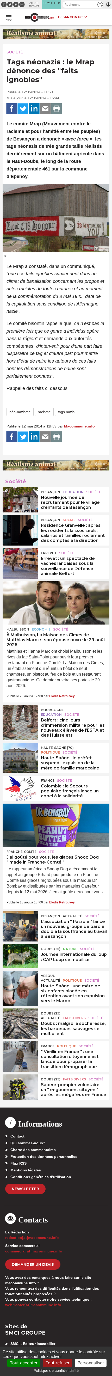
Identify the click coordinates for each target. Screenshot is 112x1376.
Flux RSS (18, 1163)
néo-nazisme (20, 412)
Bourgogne (52, 710)
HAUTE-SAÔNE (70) (57, 748)
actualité (72, 916)
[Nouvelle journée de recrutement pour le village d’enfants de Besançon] (20, 499)
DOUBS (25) (50, 949)
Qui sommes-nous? (27, 1143)
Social (69, 520)
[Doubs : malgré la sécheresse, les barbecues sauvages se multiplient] (20, 1020)
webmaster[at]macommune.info (33, 1305)
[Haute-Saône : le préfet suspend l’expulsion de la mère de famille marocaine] (20, 755)
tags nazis (66, 412)
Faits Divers (74, 1018)
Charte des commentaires (33, 1150)
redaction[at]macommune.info (32, 1238)
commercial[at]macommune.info (33, 1251)
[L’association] (20, 923)
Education (73, 492)
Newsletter (25, 1189)
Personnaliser (91, 1362)
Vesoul (48, 976)
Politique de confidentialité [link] (56, 1370)
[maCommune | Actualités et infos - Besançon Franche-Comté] (39, 17)
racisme (44, 412)
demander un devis (33, 1264)
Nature (70, 949)
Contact (17, 1136)
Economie (41, 629)
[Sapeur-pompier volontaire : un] (20, 1086)
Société (15, 52)
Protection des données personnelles (43, 1156)
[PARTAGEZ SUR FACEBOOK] (12, 108)
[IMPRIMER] (56, 108)
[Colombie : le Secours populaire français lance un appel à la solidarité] (20, 788)
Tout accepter (24, 1362)
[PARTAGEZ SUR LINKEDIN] (34, 108)
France (47, 780)
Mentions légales (25, 1170)
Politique (50, 752)
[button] (100, 4)
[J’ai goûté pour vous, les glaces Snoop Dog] (56, 825)
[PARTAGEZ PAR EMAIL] (45, 108)
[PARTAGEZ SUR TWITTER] (23, 108)
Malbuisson (18, 629)
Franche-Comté (21, 852)
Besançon (50, 492)
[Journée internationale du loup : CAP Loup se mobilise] (20, 956)
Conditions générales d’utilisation (40, 1177)
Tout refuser (58, 1362)
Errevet (49, 553)
